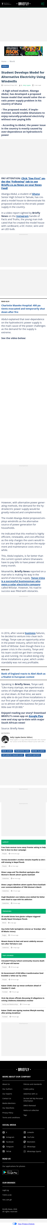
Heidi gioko (7, 751)
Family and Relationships (10, 1004)
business (30, 633)
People (4, 853)
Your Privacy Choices (26, 1224)
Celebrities (5, 878)
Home (3, 61)
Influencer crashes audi (12, 755)
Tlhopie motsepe (33, 755)
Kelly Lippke (27, 85)
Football (4, 992)
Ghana (36, 194)
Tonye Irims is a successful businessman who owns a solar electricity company (23, 581)
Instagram (22, 216)
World (12, 61)
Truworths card (22, 751)
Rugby (4, 935)
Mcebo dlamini (38, 751)
